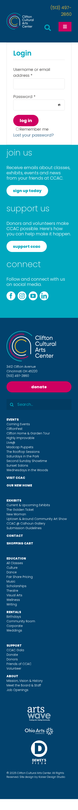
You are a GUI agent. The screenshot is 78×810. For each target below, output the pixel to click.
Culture (12, 567)
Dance (11, 572)
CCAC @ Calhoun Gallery (25, 523)
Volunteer (13, 668)
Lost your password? (33, 135)
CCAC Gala (15, 650)
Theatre (12, 590)
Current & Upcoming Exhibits (28, 505)
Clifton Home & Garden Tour (28, 433)
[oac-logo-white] (39, 729)
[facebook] (10, 295)
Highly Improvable (20, 438)
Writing (11, 604)
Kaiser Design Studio (52, 777)
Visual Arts (14, 595)
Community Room (20, 621)
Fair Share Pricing (19, 577)
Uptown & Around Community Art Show (36, 519)
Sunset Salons (17, 465)
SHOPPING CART (19, 543)
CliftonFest (14, 429)
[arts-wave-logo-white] (39, 708)
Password (24, 96)
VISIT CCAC (15, 478)
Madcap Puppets (19, 447)
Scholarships (16, 586)
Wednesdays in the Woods (27, 470)
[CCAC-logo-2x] (20, 14)
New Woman (16, 514)
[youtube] (33, 295)
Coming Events (18, 424)
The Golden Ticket (20, 509)
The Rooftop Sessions (23, 452)
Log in (26, 120)
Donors (12, 659)
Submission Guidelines (24, 528)
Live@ (10, 442)
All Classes (14, 563)
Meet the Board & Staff (23, 685)
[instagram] (22, 295)
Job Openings (17, 690)
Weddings (14, 630)
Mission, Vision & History (24, 681)
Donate (12, 655)
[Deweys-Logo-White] (39, 742)
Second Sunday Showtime (26, 461)
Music (10, 581)
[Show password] (59, 105)
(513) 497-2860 (17, 376)
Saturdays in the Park (22, 456)
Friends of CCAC (18, 664)
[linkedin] (44, 295)
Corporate (14, 626)
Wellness (13, 600)
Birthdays (13, 616)
